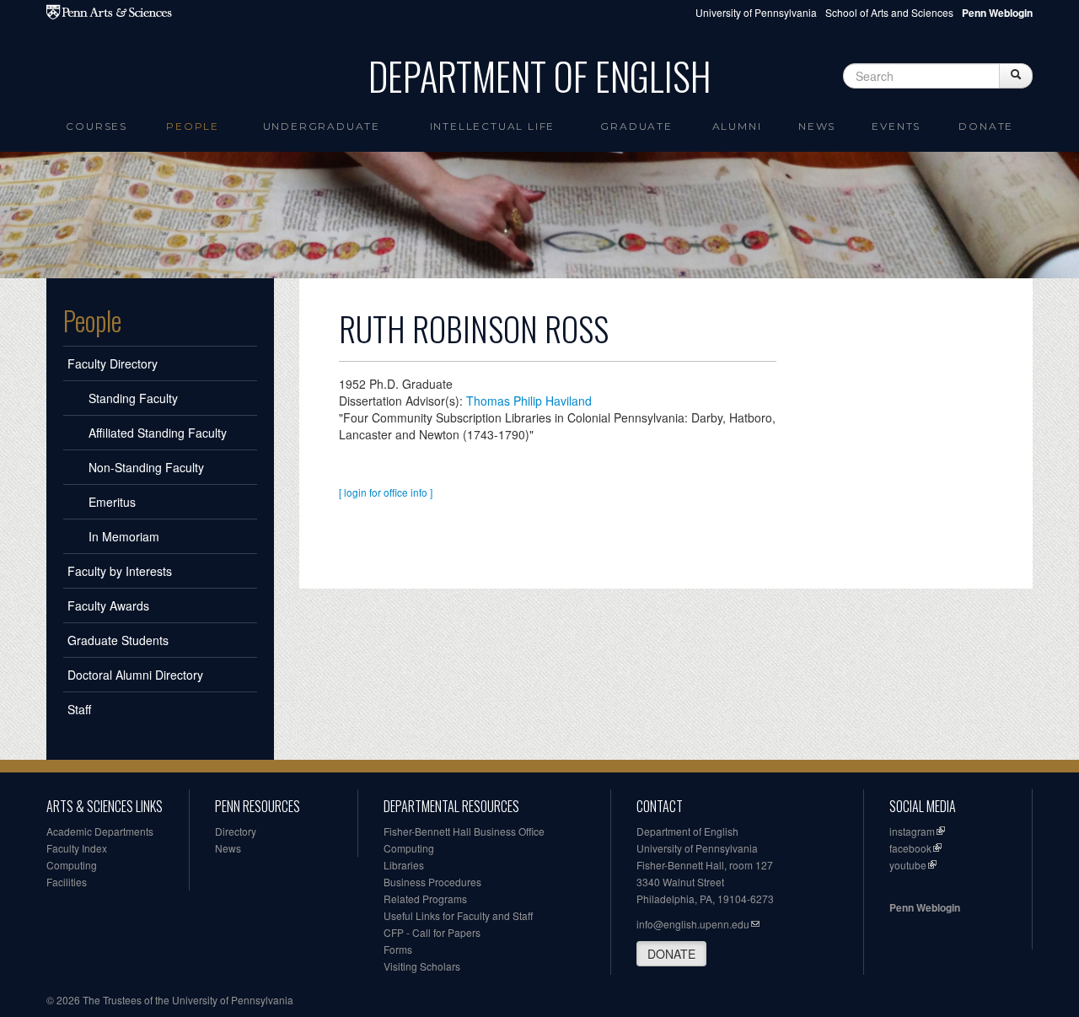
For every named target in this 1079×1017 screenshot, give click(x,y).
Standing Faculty (133, 398)
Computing (71, 865)
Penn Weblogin (924, 907)
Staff (79, 709)
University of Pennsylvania (756, 12)
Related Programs (425, 898)
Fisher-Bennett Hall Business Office (464, 831)
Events (896, 126)
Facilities (66, 881)
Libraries (404, 865)
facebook (910, 848)
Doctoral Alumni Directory (135, 674)
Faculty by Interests (119, 570)
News (816, 126)
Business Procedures (432, 881)
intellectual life (493, 126)
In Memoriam (124, 536)
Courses (96, 126)
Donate (985, 126)
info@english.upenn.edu (692, 924)
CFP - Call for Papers (432, 932)
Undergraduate (321, 126)
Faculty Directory (112, 363)
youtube (907, 865)
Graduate (636, 126)
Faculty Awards (108, 605)
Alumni (737, 126)
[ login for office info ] (385, 492)
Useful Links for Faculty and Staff (458, 915)
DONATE (671, 953)
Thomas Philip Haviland (529, 400)
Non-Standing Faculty (146, 467)
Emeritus (112, 501)
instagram (912, 831)
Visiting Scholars (422, 966)
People (192, 126)
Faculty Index (76, 848)
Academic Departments (99, 831)
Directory (235, 831)
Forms (398, 949)
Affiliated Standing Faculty (158, 432)
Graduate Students (118, 640)
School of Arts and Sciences (889, 12)
